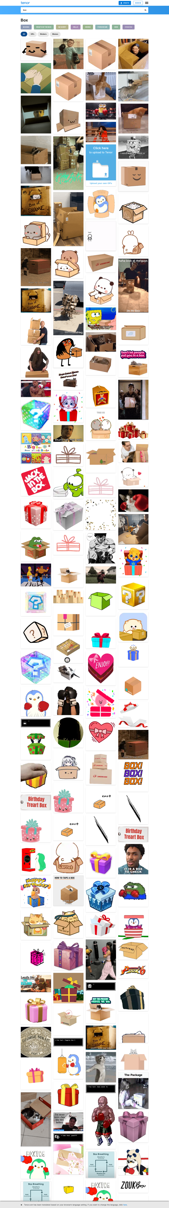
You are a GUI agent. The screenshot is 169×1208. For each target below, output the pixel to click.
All (24, 34)
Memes (55, 34)
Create (126, 3)
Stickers (43, 34)
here (125, 1205)
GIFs (32, 34)
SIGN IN (138, 3)
